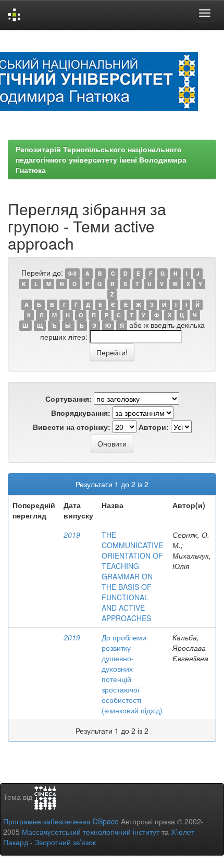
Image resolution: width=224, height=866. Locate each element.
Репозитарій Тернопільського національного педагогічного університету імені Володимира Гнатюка (101, 159)
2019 (72, 534)
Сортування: (68, 398)
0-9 (72, 273)
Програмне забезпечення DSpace (61, 821)
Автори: (154, 427)
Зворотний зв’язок (65, 842)
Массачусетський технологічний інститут (90, 831)
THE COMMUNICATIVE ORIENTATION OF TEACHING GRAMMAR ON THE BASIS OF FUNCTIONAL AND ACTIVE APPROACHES (132, 576)
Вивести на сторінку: (71, 427)
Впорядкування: (80, 412)
